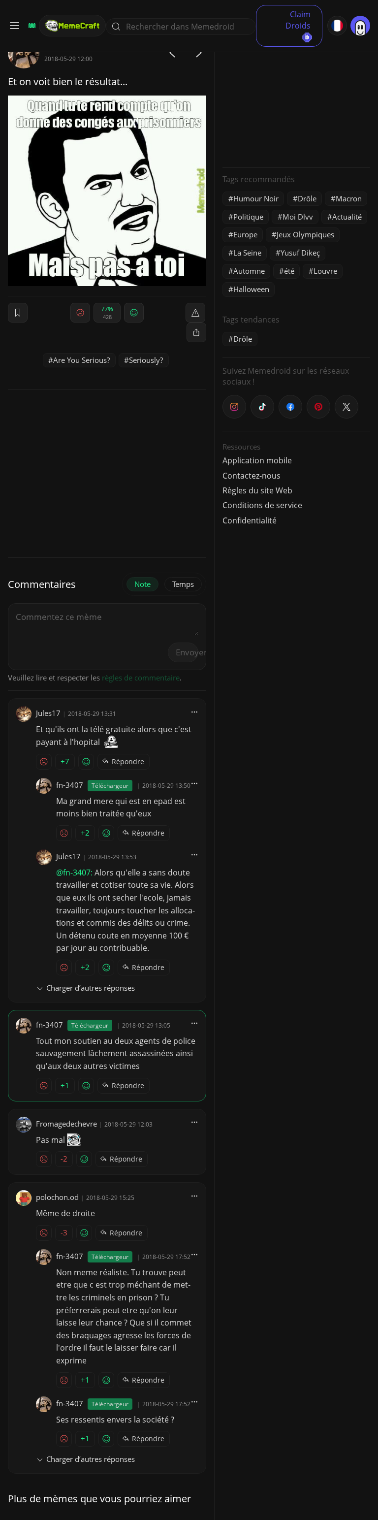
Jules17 (48, 713)
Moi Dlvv (298, 217)
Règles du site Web (257, 490)
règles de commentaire (141, 677)
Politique (248, 217)
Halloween (251, 289)
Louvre (325, 271)
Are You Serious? (81, 360)
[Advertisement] (296, 98)
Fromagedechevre (66, 1124)
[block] (196, 332)
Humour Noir (256, 198)
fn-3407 (69, 785)
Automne (249, 271)
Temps (183, 584)
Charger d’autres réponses (90, 988)
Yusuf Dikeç (300, 253)
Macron (349, 198)
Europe (245, 234)
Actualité (347, 217)
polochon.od (57, 1197)
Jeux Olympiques (305, 234)
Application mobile (257, 460)
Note (142, 584)
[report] (195, 313)
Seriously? (146, 360)
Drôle (307, 198)
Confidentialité (249, 520)
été (289, 271)
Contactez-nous (251, 475)
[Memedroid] (30, 25)
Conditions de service (262, 505)
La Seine (247, 253)
